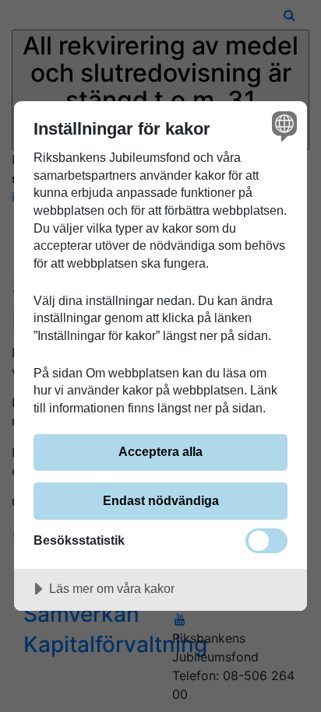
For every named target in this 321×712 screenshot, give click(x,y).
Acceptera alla (160, 451)
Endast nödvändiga (161, 500)
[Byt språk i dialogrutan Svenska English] (282, 125)
